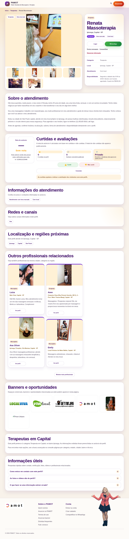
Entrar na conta (71, 508)
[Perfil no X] (110, 403)
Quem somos (43, 508)
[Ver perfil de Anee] (64, 275)
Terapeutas (13, 10)
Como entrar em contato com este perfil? (26, 471)
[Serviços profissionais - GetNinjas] (64, 403)
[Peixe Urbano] (18, 421)
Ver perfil (17, 310)
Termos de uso (43, 515)
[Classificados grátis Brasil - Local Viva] (18, 403)
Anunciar (118, 4)
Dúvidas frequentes (45, 521)
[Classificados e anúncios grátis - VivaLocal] (41, 403)
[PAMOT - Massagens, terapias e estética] (87, 403)
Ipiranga (11, 243)
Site (10, 221)
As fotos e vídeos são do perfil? (22, 478)
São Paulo (29, 243)
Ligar (95, 44)
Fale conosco (43, 525)
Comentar (79, 171)
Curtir (68, 165)
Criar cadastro (71, 511)
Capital (20, 243)
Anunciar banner (44, 518)
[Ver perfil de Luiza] (26, 275)
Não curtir (89, 165)
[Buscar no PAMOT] (111, 3)
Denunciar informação (94, 53)
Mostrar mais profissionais (64, 374)
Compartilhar (104, 49)
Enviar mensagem (92, 49)
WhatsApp (113, 44)
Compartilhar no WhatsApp (75, 515)
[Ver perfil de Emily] (64, 330)
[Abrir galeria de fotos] (43, 40)
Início (7, 10)
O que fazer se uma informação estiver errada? (29, 485)
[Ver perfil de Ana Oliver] (26, 328)
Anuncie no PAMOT (45, 511)
